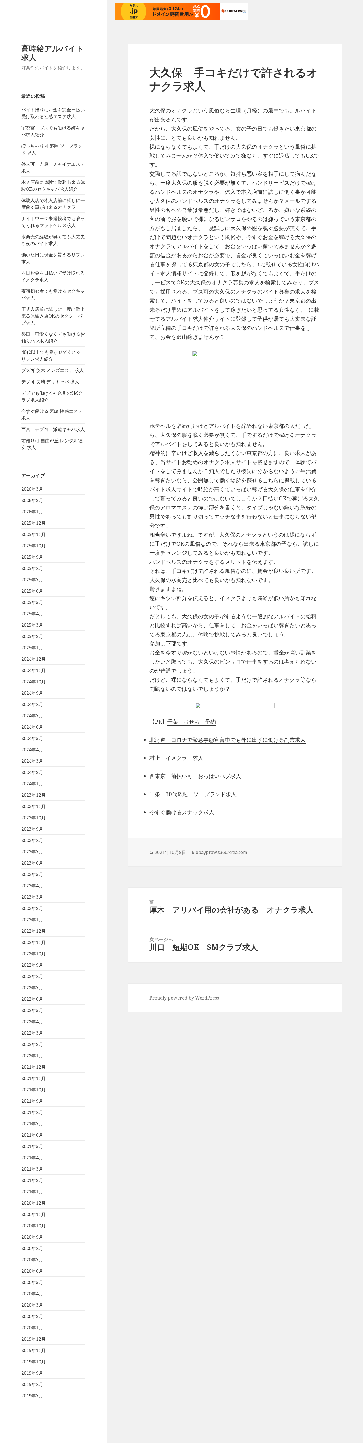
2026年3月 (32, 489)
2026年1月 (32, 512)
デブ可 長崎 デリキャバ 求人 (50, 382)
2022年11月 (33, 942)
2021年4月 (32, 1158)
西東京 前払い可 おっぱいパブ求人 (195, 776)
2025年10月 (33, 546)
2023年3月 (32, 897)
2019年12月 (33, 1339)
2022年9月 (32, 965)
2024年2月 (32, 772)
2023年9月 (32, 829)
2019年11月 (33, 1350)
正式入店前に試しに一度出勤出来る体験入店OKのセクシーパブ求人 (53, 316)
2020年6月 (32, 1271)
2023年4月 (32, 886)
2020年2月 (32, 1316)
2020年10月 (33, 1226)
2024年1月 (32, 784)
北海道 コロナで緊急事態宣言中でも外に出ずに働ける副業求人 (227, 739)
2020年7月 (32, 1260)
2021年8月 (32, 1112)
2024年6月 (32, 727)
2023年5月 (32, 874)
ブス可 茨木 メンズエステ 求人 (52, 370)
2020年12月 (33, 1203)
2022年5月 (32, 1010)
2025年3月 (32, 625)
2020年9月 (32, 1237)
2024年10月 (33, 682)
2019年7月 (32, 1396)
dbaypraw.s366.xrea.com (221, 852)
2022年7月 (32, 988)
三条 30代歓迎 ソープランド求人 (193, 794)
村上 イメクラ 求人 (176, 758)
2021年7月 (32, 1124)
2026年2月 (32, 500)
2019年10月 (33, 1362)
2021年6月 (32, 1135)
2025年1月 (32, 648)
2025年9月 (32, 557)
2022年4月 (32, 1022)
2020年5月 (32, 1282)
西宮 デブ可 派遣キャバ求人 (53, 429)
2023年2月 (32, 908)
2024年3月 (32, 761)
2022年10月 (33, 954)
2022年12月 (33, 931)
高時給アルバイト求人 (52, 53)
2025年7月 (32, 580)
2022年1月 (32, 1056)
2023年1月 (32, 920)
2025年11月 (33, 534)
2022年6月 (32, 999)
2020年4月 (32, 1294)
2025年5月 (32, 602)
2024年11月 (33, 670)
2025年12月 (33, 523)
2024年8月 (32, 704)
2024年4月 (32, 750)
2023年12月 (33, 795)
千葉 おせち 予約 (191, 721)
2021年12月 (33, 1067)
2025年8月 (32, 568)
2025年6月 (32, 591)
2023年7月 (32, 852)
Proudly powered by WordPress (184, 998)
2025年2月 (32, 636)
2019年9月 (32, 1373)
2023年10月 (33, 818)
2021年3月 (32, 1169)
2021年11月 (33, 1078)
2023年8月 (32, 840)
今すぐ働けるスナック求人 (181, 812)
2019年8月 (32, 1384)
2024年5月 (32, 738)
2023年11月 (33, 806)
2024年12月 (33, 659)
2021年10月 (33, 1090)
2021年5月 (32, 1146)
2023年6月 (32, 863)
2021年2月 (32, 1180)
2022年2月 (32, 1044)
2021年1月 (32, 1192)
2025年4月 (32, 614)
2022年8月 (32, 976)
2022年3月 (32, 1033)
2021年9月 (32, 1101)
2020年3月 (32, 1305)
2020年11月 (33, 1214)
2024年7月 (32, 716)
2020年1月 (32, 1328)
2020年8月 (32, 1248)
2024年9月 (32, 693)
